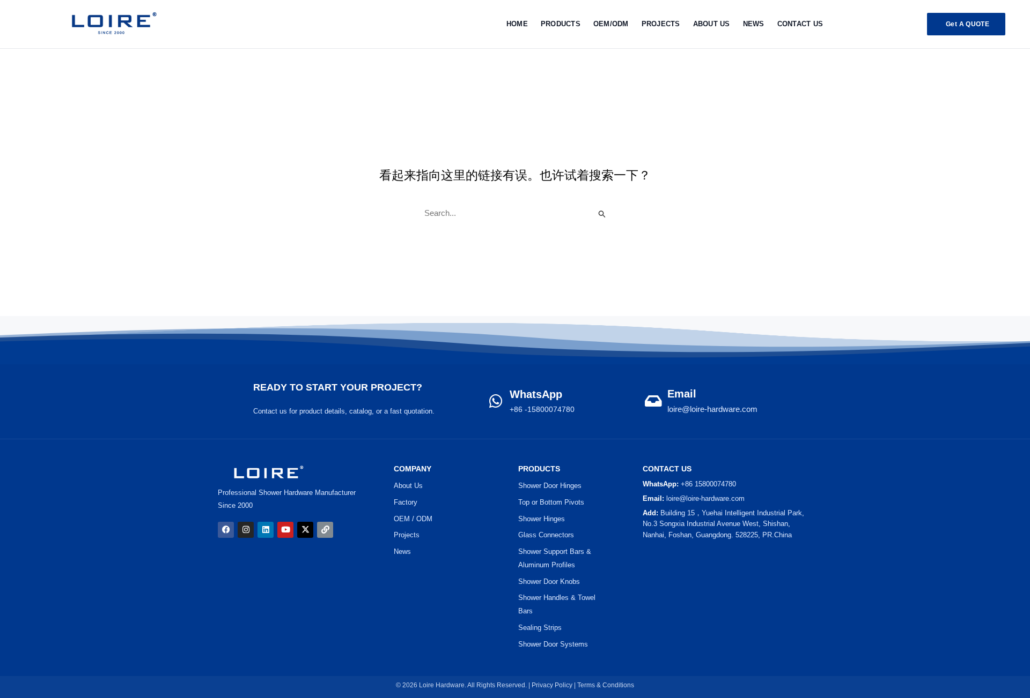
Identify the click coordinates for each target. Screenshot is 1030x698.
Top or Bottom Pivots (551, 502)
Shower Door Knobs (549, 581)
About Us (711, 24)
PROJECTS (661, 24)
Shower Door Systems (553, 644)
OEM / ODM (413, 519)
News (753, 24)
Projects (407, 535)
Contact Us (800, 24)
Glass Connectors (546, 535)
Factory (405, 502)
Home (517, 24)
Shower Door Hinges (550, 486)
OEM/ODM (611, 24)
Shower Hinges (541, 519)
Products (560, 24)
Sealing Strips (540, 628)
